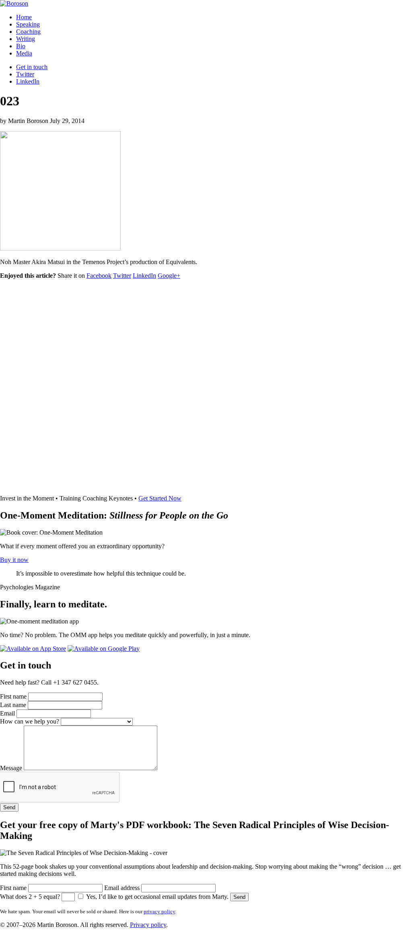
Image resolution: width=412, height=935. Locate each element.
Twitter (25, 74)
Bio (20, 46)
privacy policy (159, 911)
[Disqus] (206, 386)
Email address (122, 887)
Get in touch (31, 67)
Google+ (169, 275)
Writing (25, 38)
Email (7, 713)
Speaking (28, 24)
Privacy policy (148, 924)
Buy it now (14, 559)
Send (9, 807)
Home (24, 17)
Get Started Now (159, 498)
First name (13, 696)
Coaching (28, 31)
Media (24, 53)
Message (11, 768)
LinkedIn (27, 81)
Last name (13, 704)
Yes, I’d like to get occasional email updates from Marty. (157, 896)
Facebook (99, 275)
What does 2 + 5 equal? (30, 896)
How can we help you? (29, 721)
